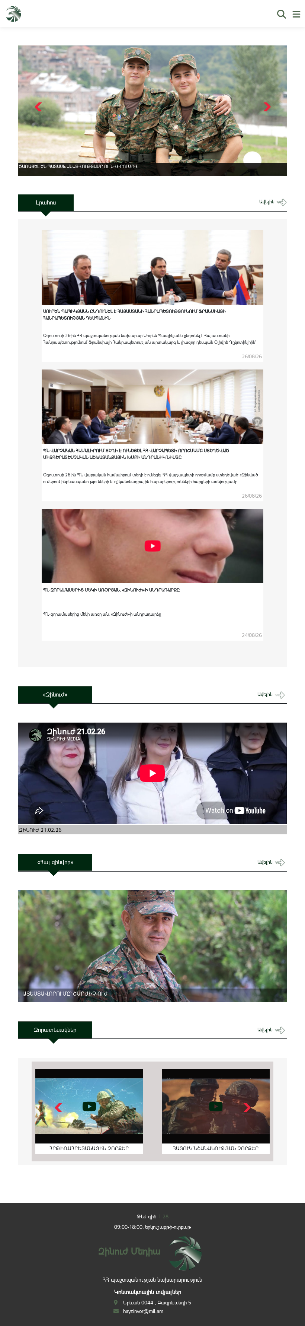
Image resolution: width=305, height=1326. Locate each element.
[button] (266, 106)
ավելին (267, 201)
